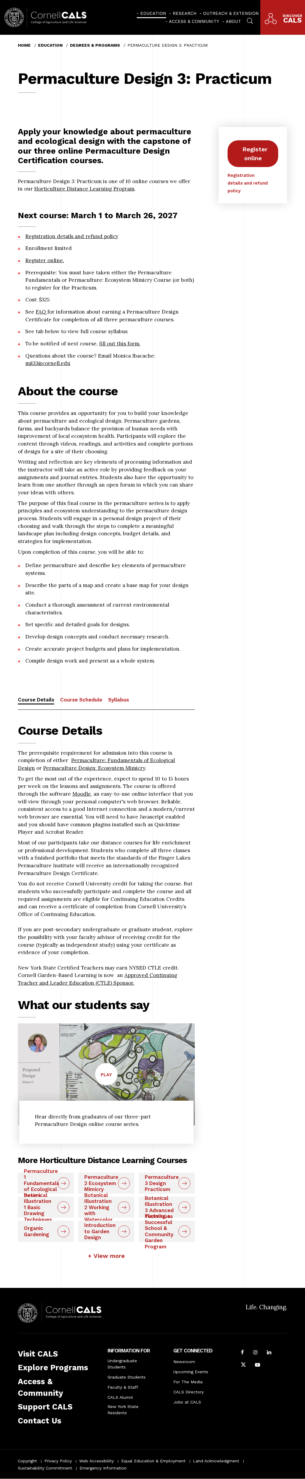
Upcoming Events (190, 1371)
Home (24, 45)
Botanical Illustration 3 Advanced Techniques (159, 1207)
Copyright (27, 1460)
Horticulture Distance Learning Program (84, 188)
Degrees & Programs (95, 45)
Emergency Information (103, 1468)
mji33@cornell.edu (47, 363)
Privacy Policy (58, 1460)
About (233, 21)
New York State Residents (123, 1409)
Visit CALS (38, 1353)
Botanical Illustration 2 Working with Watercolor (98, 1207)
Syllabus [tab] (118, 700)
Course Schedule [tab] (81, 700)
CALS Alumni (120, 1397)
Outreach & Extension (231, 13)
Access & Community (194, 21)
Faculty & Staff (123, 1387)
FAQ (41, 312)
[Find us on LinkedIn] (269, 1353)
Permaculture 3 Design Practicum (162, 1183)
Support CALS (45, 1406)
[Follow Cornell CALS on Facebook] (242, 1353)
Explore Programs (53, 1367)
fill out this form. (119, 343)
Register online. (44, 260)
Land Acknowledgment (216, 1460)
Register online (254, 154)
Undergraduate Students (122, 1363)
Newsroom (184, 1361)
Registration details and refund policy (71, 236)
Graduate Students (127, 1377)
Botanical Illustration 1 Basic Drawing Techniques (38, 1207)
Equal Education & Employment (153, 1460)
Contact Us (39, 1420)
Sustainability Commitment (45, 1468)
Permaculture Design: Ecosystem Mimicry (94, 768)
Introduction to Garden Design (100, 1231)
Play (109, 1078)
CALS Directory (188, 1392)
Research (185, 13)
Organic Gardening (36, 1231)
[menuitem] (151, 13)
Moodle (81, 794)
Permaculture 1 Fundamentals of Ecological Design (41, 1183)
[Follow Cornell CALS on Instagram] (255, 1353)
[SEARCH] (250, 20)
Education (153, 13)
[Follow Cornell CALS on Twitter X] (243, 1365)
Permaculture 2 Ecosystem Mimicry (101, 1183)
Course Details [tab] (36, 700)
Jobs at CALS (187, 1402)
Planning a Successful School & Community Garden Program (159, 1231)
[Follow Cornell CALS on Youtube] (257, 1365)
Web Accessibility (96, 1460)
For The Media (188, 1381)
